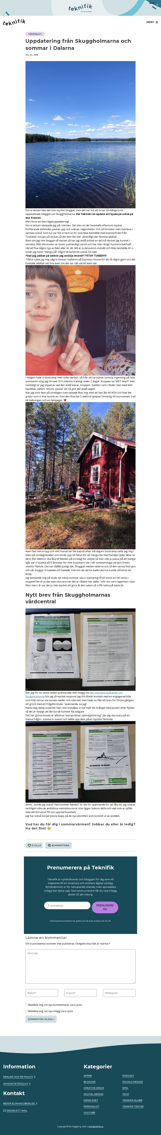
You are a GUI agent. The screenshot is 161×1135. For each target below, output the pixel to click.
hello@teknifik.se (96, 1126)
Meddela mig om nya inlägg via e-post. (50, 1011)
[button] (151, 22)
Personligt (35, 34)
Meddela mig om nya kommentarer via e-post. (55, 1005)
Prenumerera (105, 907)
